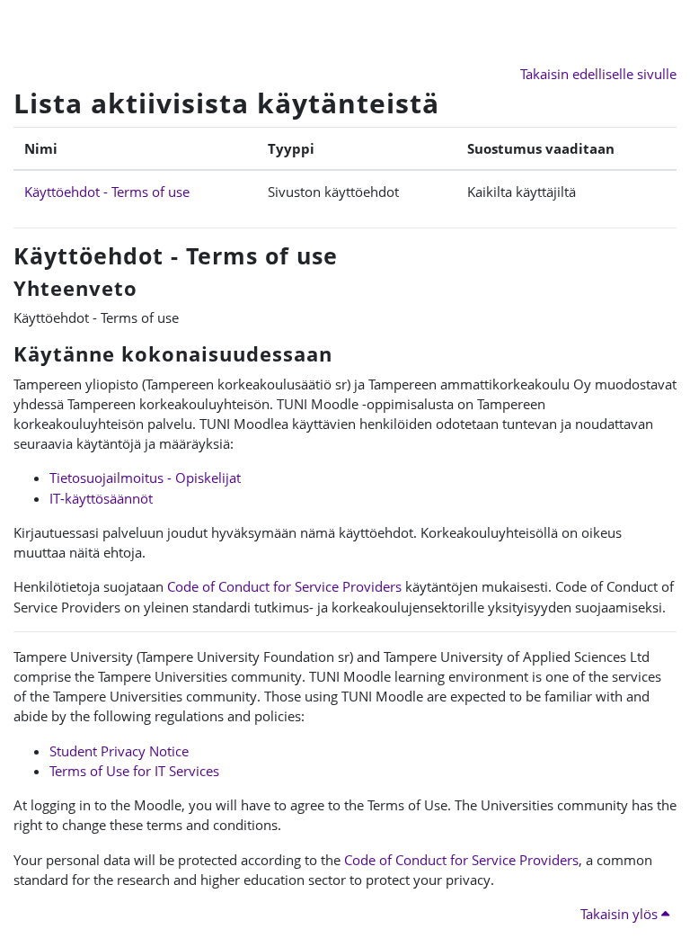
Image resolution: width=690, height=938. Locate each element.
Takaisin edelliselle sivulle (598, 74)
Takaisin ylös (620, 914)
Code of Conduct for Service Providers (284, 586)
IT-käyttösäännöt (101, 498)
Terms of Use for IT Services (134, 771)
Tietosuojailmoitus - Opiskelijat (145, 478)
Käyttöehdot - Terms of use (107, 192)
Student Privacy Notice (119, 751)
